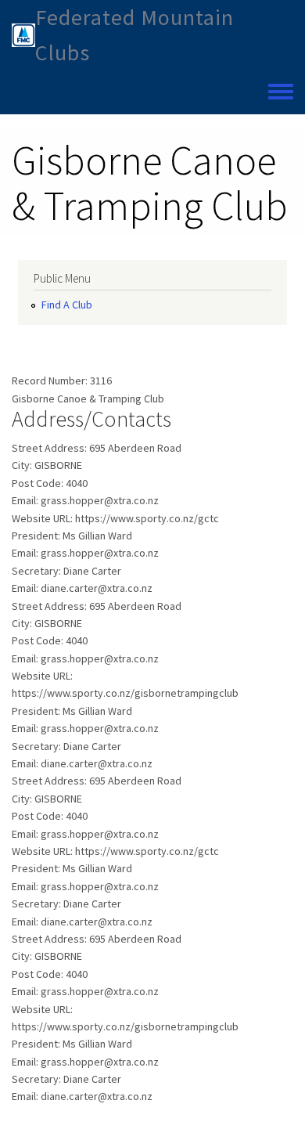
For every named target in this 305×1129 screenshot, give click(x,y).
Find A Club (66, 305)
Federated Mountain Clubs (134, 35)
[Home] (23, 35)
